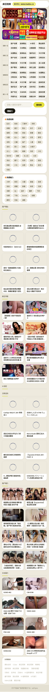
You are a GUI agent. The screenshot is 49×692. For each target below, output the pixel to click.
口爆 (16, 142)
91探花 (32, 43)
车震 (8, 137)
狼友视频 (16, 676)
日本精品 (23, 48)
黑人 (16, 147)
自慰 (23, 165)
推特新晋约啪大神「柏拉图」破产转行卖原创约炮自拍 (12, 525)
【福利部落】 (35, 668)
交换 (39, 186)
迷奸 (22, 191)
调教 (17, 156)
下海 (16, 195)
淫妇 (8, 147)
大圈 (23, 182)
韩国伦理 (14, 63)
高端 (31, 182)
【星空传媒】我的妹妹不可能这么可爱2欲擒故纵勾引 (36, 339)
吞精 (33, 195)
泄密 (33, 124)
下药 (38, 191)
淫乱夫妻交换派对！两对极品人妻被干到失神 (35, 290)
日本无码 (32, 63)
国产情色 (14, 67)
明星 (8, 165)
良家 (39, 182)
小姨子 (32, 147)
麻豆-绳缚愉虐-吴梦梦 (11, 379)
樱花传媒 (17, 680)
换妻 (31, 133)
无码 (16, 151)
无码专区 (32, 87)
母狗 (8, 142)
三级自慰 (23, 58)
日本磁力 (5, 573)
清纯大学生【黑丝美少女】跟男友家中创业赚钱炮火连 (13, 546)
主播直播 (32, 48)
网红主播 (32, 67)
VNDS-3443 (31, 611)
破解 (23, 151)
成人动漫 (42, 63)
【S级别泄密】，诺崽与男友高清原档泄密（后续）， (13, 567)
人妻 (31, 142)
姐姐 (39, 160)
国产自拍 (14, 58)
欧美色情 (42, 92)
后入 (16, 137)
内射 (31, 151)
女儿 (8, 151)
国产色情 (14, 43)
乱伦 (8, 124)
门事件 (24, 124)
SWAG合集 (8, 680)
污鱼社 (7, 672)
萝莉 (39, 137)
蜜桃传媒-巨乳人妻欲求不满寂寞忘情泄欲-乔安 (12, 338)
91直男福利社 (29, 672)
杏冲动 (13, 672)
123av (15, 665)
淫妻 (8, 191)
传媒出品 (42, 48)
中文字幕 (42, 53)
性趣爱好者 (25, 668)
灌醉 (30, 191)
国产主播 (23, 87)
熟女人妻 (14, 82)
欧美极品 (23, 53)
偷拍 (39, 133)
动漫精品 (14, 53)
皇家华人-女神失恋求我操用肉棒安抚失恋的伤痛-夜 (12, 359)
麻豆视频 (22, 665)
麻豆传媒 (5, 296)
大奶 (34, 156)
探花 (16, 182)
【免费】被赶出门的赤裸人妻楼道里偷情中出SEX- (35, 227)
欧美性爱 (42, 82)
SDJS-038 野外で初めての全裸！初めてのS (13, 612)
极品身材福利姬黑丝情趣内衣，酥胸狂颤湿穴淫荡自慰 (12, 291)
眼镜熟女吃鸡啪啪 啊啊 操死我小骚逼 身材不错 (13, 503)
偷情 (8, 133)
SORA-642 (7, 651)
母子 (31, 128)
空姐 (8, 170)
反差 (39, 128)
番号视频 (8, 676)
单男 (31, 186)
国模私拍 (23, 67)
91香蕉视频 (25, 676)
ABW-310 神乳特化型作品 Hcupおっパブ (36, 652)
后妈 (31, 160)
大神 (8, 182)
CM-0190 (30, 592)
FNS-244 (7, 632)
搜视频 (39, 105)
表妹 (23, 133)
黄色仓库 (8, 665)
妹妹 (23, 147)
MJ (15, 191)
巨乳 (31, 137)
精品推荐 (42, 43)
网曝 (8, 128)
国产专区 (14, 92)
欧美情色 (42, 67)
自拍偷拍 (14, 48)
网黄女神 (32, 96)
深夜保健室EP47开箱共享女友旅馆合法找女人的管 (36, 380)
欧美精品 (23, 43)
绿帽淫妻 (42, 96)
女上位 (26, 156)
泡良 (8, 186)
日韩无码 (42, 58)
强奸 (23, 137)
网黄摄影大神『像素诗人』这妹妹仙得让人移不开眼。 (36, 568)
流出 (8, 160)
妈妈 (16, 124)
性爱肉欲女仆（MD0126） (13, 247)
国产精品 (23, 77)
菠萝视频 (8, 668)
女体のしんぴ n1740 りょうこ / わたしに (36, 414)
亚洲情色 (42, 87)
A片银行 (33, 676)
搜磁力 (10, 111)
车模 (8, 195)
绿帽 (16, 186)
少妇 (39, 151)
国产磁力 (5, 483)
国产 (23, 142)
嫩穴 (16, 160)
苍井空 (9, 156)
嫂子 (16, 128)
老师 (23, 160)
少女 (16, 165)
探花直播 (23, 96)
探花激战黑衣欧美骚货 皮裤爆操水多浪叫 (12, 227)
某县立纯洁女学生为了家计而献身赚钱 (12, 435)
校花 (39, 165)
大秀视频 (32, 77)
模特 (8, 200)
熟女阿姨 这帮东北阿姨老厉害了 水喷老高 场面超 (35, 545)
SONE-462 (7, 592)
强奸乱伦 (32, 53)
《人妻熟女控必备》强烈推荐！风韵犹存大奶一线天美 (35, 525)
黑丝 (31, 165)
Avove (24, 195)
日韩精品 (14, 73)
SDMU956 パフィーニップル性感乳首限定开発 (35, 477)
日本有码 (23, 92)
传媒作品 (14, 96)
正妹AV (20, 672)
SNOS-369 (30, 632)
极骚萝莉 (32, 58)
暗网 (39, 142)
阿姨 (16, 133)
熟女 (23, 128)
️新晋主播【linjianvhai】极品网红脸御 (36, 503)
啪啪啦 (37, 665)
